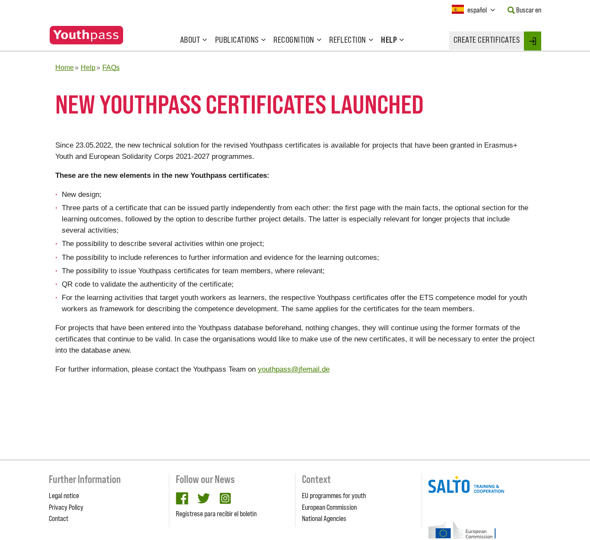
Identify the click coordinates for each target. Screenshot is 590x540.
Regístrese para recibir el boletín (216, 513)
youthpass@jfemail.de (294, 369)
